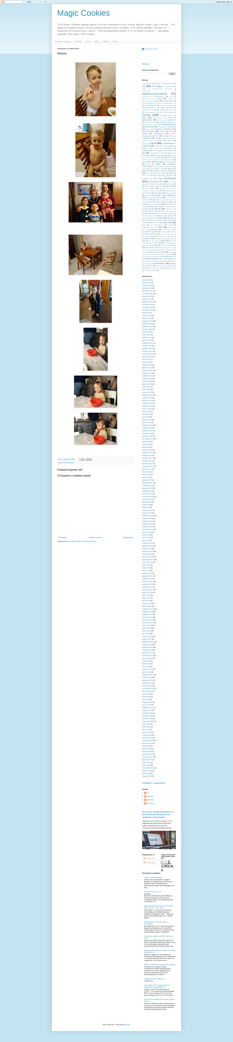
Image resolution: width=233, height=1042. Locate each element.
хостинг (155, 148)
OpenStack (145, 218)
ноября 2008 (147, 735)
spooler (173, 243)
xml (175, 268)
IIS (175, 193)
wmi (166, 266)
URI (159, 254)
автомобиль (146, 91)
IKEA (146, 195)
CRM (154, 168)
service (165, 236)
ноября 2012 (147, 617)
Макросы (170, 115)
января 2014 (147, 579)
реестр (148, 129)
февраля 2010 (147, 708)
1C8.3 (154, 86)
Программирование (168, 124)
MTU (153, 211)
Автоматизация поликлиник (162, 89)
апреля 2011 (147, 669)
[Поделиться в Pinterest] (90, 459)
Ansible (165, 155)
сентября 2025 (148, 294)
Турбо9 (144, 143)
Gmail (164, 186)
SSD (162, 245)
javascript (159, 199)
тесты (152, 140)
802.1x (171, 86)
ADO (165, 153)
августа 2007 (147, 760)
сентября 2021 (148, 354)
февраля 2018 (147, 453)
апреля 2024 (147, 316)
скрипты (147, 138)
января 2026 (147, 285)
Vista (157, 256)
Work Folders (153, 268)
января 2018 (147, 455)
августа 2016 (147, 499)
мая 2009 (145, 730)
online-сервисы (147, 215)
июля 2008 (146, 746)
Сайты (171, 131)
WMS (172, 266)
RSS (170, 231)
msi (173, 209)
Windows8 (159, 266)
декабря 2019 (147, 401)
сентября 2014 (148, 560)
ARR (152, 157)
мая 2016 (145, 507)
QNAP (166, 225)
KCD (151, 202)
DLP (154, 171)
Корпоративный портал (152, 112)
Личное (78, 41)
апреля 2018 (147, 450)
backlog (152, 159)
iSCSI (167, 197)
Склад (174, 136)
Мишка (106, 41)
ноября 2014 (147, 554)
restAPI (164, 229)
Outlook (160, 218)
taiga (171, 250)
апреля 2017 (147, 480)
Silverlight (158, 238)
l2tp (172, 202)
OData (172, 213)
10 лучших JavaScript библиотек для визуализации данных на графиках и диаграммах (157, 814)
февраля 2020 (147, 395)
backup (160, 159)
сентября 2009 (148, 721)
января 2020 (147, 398)
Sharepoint (146, 238)
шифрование (167, 148)
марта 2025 (146, 299)
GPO (152, 188)
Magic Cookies (83, 12)
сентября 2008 (148, 740)
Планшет (147, 122)
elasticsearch (161, 175)
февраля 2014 (147, 576)
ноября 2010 (147, 683)
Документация (168, 101)
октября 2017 (147, 464)
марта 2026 (146, 283)
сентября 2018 (148, 439)
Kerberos (158, 202)
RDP (160, 227)
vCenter (144, 256)
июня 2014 (146, 568)
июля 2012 (146, 628)
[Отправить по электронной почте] (80, 459)
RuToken (147, 234)
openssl (170, 215)
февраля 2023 (147, 326)
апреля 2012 (147, 636)
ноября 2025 (147, 288)
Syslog (144, 250)
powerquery (156, 222)
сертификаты (159, 134)
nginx (153, 213)
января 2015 (147, 549)
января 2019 (147, 428)
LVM (174, 204)
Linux (158, 204)
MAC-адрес (155, 206)
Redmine (153, 229)
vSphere (160, 259)
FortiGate (169, 184)
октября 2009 (147, 719)
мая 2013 (145, 601)
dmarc (160, 171)
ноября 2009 (147, 716)
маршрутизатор (158, 117)
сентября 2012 (148, 623)
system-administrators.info (158, 250)
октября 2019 (147, 406)
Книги (171, 107)
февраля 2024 (147, 321)
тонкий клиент (162, 140)
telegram (152, 252)
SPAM (144, 243)
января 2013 (147, 612)
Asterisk (170, 157)
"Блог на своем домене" (153, 877)
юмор (161, 150)
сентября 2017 (148, 466)
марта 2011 (146, 672)
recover (144, 229)
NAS (158, 211)
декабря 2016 (147, 488)
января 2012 (147, 645)
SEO (158, 236)
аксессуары (146, 96)
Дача (115, 41)
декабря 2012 (147, 614)
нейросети (161, 120)
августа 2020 (147, 384)
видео (170, 98)
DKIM (165, 168)
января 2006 (147, 776)
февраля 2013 (147, 609)
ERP (171, 175)
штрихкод (146, 150)
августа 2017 (147, 469)
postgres (160, 220)
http (162, 193)
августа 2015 (147, 532)
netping (171, 211)
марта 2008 (146, 749)
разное (173, 127)
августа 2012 (147, 625)
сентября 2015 (148, 529)
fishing (156, 184)
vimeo (151, 256)
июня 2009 (146, 727)
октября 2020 (147, 381)
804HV (144, 89)
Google (171, 186)
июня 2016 (146, 505)
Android (151, 155)
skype (171, 238)
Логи (161, 115)
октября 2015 (147, 527)
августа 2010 (147, 691)
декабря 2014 (147, 551)
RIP (150, 231)
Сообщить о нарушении (153, 783)
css (160, 168)
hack (171, 188)
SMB (143, 241)
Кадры (162, 107)
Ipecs (174, 195)
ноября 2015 (147, 524)
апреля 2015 (147, 543)
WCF (174, 259)
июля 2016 (146, 502)
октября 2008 (147, 738)
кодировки (145, 110)
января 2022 (147, 346)
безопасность (159, 96)
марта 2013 (146, 606)
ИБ (172, 103)
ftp (175, 184)
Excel (155, 179)
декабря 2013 (147, 582)
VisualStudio (165, 256)
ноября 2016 (147, 491)
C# (175, 162)
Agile (171, 153)
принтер (173, 122)
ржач (152, 131)
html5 (156, 193)
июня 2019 (146, 414)
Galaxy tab (148, 186)
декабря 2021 (147, 348)
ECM (151, 175)
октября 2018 (147, 436)
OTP (153, 218)
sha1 (171, 236)
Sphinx (166, 243)
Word (144, 268)
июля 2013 (146, 595)
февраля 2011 (147, 675)
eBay (143, 175)
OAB (165, 213)
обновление (172, 120)
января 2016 (147, 518)
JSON (167, 199)
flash (161, 184)
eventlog (145, 178)
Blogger (127, 1025)
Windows (161, 263)
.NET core (161, 83)
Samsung (164, 234)
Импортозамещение (149, 105)
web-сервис (164, 261)
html (150, 193)
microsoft (148, 209)
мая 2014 (145, 570)
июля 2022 (146, 332)
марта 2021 (146, 368)
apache (173, 155)
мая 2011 (145, 667)
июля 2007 (146, 763)
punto (151, 225)
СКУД (156, 138)
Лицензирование (168, 112)
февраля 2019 (147, 425)
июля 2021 (146, 359)
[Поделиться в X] (85, 459)
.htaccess (145, 83)
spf (160, 243)
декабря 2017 (147, 458)
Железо (159, 103)
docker (173, 171)
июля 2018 (146, 442)
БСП (171, 96)
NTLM (160, 213)
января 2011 (147, 677)
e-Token (163, 173)
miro (167, 209)
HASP (161, 190)
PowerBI (170, 220)
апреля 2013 (147, 603)
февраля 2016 (147, 516)
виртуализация (147, 101)
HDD (167, 190)
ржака (144, 131)
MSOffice (145, 211)
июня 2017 (146, 474)
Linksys (151, 204)
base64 (167, 159)
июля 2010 (146, 694)
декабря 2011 (147, 647)
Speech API (152, 243)
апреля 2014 (147, 573)
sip (165, 238)
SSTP (154, 247)
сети (157, 136)
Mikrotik (157, 209)
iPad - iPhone (162, 195)
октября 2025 (147, 291)
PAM (174, 218)
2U (148, 793)
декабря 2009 (147, 713)
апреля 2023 (147, 324)
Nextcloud (145, 213)
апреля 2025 (147, 296)
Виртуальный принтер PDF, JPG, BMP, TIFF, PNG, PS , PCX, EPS (158, 907)
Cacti (148, 164)
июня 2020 (146, 389)
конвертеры (172, 110)
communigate (146, 168)
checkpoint (156, 166)
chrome (164, 166)
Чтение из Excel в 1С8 (152, 892)
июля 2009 (146, 724)
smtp (155, 241)
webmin (146, 263)
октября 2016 (147, 494)
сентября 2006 (148, 768)
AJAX (144, 155)
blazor (157, 162)
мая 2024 (145, 313)
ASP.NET (160, 157)
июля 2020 (146, 387)
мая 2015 (145, 540)
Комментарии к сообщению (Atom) (83, 541)
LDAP (144, 204)
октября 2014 (147, 557)
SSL (174, 245)
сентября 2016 (148, 497)
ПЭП (158, 127)
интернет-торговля (166, 105)
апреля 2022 (147, 337)
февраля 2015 (147, 546)
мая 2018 (145, 447)
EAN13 (171, 173)
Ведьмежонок (69, 462)
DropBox (155, 173)
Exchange (170, 178)
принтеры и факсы (151, 124)
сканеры (166, 136)
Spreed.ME (147, 245)
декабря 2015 (147, 521)
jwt (173, 199)
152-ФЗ (170, 83)
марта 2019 (146, 422)
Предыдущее (128, 537)
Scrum (172, 234)
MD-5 (169, 206)
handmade (145, 190)
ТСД (171, 140)
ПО (154, 122)
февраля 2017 (147, 483)
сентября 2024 (148, 310)
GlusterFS (157, 186)
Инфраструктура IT (149, 107)
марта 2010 (146, 705)
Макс (97, 41)
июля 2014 (146, 565)
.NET (153, 83)
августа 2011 (147, 658)
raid (153, 227)
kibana (166, 202)
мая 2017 (145, 477)
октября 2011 (147, 653)
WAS (168, 259)
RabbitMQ (145, 227)
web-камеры (153, 261)
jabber (151, 199)
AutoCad (145, 159)
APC (146, 157)
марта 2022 (146, 340)
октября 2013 (147, 587)
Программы (150, 127)
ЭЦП (154, 150)
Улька (88, 41)
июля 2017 (146, 472)
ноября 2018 (147, 433)
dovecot (147, 173)
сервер (145, 134)
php (146, 220)
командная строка (158, 110)
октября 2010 (147, 686)
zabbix (154, 270)
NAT (165, 211)
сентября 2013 (148, 590)
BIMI (143, 162)
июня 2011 (146, 664)
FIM (150, 184)
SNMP (162, 241)
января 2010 (147, 710)
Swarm (161, 247)
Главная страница (63, 41)
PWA (158, 225)
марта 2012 (146, 639)
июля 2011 (146, 661)
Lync (146, 206)
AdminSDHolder (155, 153)
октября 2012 (147, 620)
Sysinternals (170, 247)
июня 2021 (146, 362)
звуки (166, 103)
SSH (168, 245)
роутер (162, 131)
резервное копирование (162, 129)
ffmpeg (144, 184)
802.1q (164, 86)
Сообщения (150, 859)
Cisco (171, 166)
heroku (174, 190)
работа (165, 127)
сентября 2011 (147, 655)
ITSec (144, 199)
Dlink (171, 168)
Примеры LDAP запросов (154, 979)
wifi (153, 263)
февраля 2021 (147, 370)
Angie (159, 155)
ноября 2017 (147, 461)
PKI (152, 220)
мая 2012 (145, 634)
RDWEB (170, 227)
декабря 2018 (147, 431)
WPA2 (162, 268)
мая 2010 (145, 699)
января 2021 (147, 373)
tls (158, 252)
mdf (175, 206)
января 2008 (147, 751)
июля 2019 (146, 412)
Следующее (62, 537)
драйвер (151, 103)
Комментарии (150, 863)
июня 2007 (146, 765)
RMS (155, 231)
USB (165, 254)
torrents (171, 252)
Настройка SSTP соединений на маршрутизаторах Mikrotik (156, 986)
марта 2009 (146, 732)
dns (166, 171)
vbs (171, 254)
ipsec (147, 197)
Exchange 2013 (156, 181)
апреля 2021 (147, 365)
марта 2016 (146, 513)
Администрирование (154, 93)
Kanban (144, 202)
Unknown (150, 796)
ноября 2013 (147, 584)
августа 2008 (147, 743)
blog (164, 162)
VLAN (174, 256)
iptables (154, 197)
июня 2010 (146, 697)
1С (143, 86)
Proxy (144, 225)
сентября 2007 (148, 757)
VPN (153, 259)
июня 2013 (146, 598)
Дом (143, 103)
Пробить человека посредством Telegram (160, 964)
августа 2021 (147, 357)
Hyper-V (168, 193)
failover (171, 181)
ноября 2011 (147, 650)
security (150, 236)
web (145, 261)
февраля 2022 (147, 343)
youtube (147, 270)
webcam (173, 261)
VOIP (146, 259)
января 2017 (147, 486)
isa (161, 197)
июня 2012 (146, 631)
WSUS (169, 268)
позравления (163, 122)
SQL (156, 245)
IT (173, 197)
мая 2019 (145, 417)
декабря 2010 (147, 680)
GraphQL (162, 188)
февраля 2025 (147, 302)
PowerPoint (146, 222)
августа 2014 (147, 562)
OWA (168, 218)
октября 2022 (147, 329)
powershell (167, 222)
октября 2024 (147, 307)
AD (143, 153)
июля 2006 (146, 773)
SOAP (171, 241)
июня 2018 (146, 444)
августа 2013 (147, 592)
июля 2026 (146, 280)
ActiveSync (169, 150)
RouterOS (163, 231)
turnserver (145, 254)
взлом (159, 99)
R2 (172, 225)
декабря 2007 (147, 754)
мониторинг (147, 120)
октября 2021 (147, 351)
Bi (172, 159)
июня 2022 (146, 335)
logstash (167, 204)
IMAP (152, 195)
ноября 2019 (147, 403)
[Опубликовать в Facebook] (88, 459)
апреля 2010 (147, 702)
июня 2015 (146, 538)
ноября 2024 (147, 305)
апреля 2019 (147, 420)
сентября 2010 (148, 688)
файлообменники (160, 146)
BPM (169, 162)
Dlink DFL (146, 171)
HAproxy (154, 190)
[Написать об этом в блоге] (83, 459)
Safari (155, 234)
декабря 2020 (147, 376)
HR (145, 193)
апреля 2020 (147, 392)
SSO (147, 247)
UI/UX (153, 254)
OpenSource (159, 215)
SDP (143, 236)
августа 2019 (147, 409)
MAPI (163, 206)
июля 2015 (146, 535)
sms (150, 241)
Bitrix (149, 162)
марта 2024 (146, 318)
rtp (175, 231)
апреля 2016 (147, 510)
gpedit (144, 188)
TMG (163, 252)
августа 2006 (147, 771)
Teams (144, 252)
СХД (162, 138)
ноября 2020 (147, 379)
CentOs (158, 164)
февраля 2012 (147, 642)
